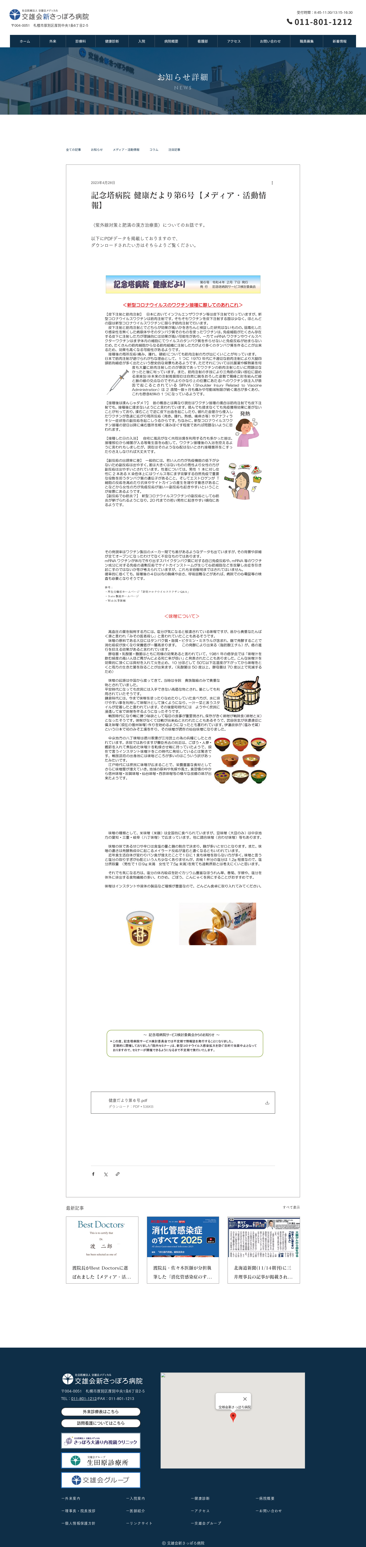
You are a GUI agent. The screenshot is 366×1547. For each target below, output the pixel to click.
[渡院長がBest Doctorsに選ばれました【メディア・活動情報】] (102, 1237)
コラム (153, 150)
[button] (53, 41)
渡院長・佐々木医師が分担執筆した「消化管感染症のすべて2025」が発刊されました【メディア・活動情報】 (182, 1273)
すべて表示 (291, 1207)
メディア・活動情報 (126, 150)
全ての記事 (73, 150)
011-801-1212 (84, 1398)
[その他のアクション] (272, 183)
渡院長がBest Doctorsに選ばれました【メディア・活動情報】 (101, 1273)
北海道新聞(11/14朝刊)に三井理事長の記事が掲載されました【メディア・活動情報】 (263, 1273)
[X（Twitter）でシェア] (105, 1174)
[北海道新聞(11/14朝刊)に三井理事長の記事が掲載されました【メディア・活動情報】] (264, 1237)
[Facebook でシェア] (93, 1174)
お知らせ (97, 150)
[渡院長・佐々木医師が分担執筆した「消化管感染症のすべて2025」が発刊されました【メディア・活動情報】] (183, 1237)
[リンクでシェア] (117, 1174)
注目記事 (174, 150)
